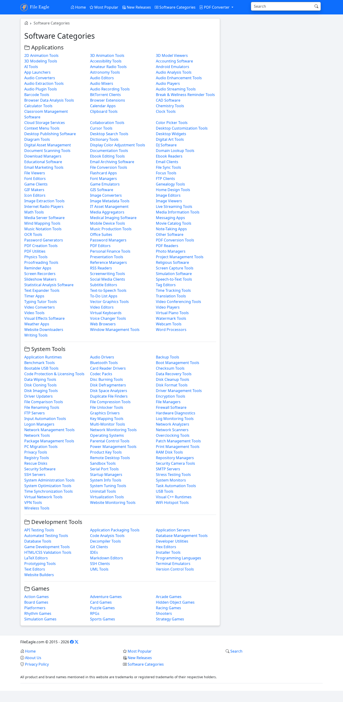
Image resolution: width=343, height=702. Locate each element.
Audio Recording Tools (110, 89)
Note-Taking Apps (171, 228)
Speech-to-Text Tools (174, 279)
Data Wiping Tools (40, 379)
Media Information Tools (178, 212)
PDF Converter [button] (217, 7)
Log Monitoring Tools (175, 418)
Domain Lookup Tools (175, 150)
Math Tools (34, 212)
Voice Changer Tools (108, 318)
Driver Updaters (38, 396)
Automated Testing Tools (46, 535)
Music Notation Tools (43, 228)
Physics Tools (36, 256)
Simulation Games (40, 619)
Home (80, 7)
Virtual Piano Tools (172, 312)
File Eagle (39, 6)
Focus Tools (166, 173)
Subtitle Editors (103, 284)
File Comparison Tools (43, 401)
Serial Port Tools (104, 468)
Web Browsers (103, 324)
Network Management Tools (49, 429)
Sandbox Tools (103, 463)
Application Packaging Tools (115, 530)
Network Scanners (172, 429)
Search (236, 651)
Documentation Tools (109, 150)
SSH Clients (100, 563)
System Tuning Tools (108, 485)
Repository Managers (175, 457)
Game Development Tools (47, 546)
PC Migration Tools (41, 446)
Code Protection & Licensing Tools (54, 373)
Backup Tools (167, 357)
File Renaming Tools (41, 407)
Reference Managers (108, 262)
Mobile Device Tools (107, 223)
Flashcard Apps (103, 173)
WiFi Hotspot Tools (172, 502)
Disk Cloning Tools (40, 385)
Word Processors (171, 329)
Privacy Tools (35, 452)
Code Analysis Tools (107, 535)
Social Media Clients (107, 279)
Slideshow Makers (40, 279)
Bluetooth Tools (104, 362)
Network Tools (37, 435)
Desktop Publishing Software (50, 133)
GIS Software (101, 189)
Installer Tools (168, 552)
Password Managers (108, 240)
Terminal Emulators (173, 563)
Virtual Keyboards (106, 312)
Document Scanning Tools (47, 150)
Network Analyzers (172, 424)
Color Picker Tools (172, 122)
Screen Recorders (40, 273)
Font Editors (35, 178)
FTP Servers (34, 413)
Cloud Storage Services (44, 122)
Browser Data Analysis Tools (49, 100)
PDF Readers (167, 245)
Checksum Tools (170, 368)
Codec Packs (101, 373)
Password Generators (43, 240)
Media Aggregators (107, 212)
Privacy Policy (37, 664)
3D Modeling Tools (40, 61)
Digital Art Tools (170, 139)
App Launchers (37, 72)
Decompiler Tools (105, 541)
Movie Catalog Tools (173, 223)
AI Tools (31, 66)
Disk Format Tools (172, 385)
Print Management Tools (178, 446)
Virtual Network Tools (43, 496)
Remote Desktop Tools (110, 457)
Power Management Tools (113, 446)
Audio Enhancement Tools (179, 77)
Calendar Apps (103, 105)
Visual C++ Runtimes (174, 496)
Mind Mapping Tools (42, 223)
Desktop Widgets (171, 133)
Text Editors (34, 569)
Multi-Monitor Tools (107, 424)
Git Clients (99, 546)
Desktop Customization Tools (182, 128)
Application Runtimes (43, 357)
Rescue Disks (35, 463)
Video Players (168, 307)
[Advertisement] (274, 50)
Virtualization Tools (107, 496)
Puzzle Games (102, 607)
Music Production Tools (111, 228)
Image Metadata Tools (110, 200)
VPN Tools (33, 502)
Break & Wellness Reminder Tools (185, 94)
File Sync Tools (168, 167)
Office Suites (101, 234)
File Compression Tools (110, 401)
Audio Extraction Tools (44, 83)
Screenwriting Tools (107, 273)
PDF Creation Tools (41, 245)
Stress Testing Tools (173, 474)
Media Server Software (44, 217)
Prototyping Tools (40, 563)
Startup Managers (106, 474)
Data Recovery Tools (174, 373)
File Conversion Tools (108, 167)
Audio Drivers (102, 357)
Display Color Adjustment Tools (117, 145)
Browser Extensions (107, 100)
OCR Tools (33, 234)
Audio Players (168, 83)
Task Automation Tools (176, 485)
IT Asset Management (109, 206)
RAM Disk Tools (169, 452)
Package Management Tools (49, 441)
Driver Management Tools (179, 390)
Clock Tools (166, 111)
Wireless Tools (36, 508)
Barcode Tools (36, 94)
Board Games (36, 602)
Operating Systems (107, 435)
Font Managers (103, 178)
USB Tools (164, 491)
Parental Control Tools (110, 441)
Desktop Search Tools (109, 133)
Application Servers (173, 530)
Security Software (40, 468)
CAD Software (168, 100)
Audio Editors (102, 77)
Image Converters (106, 195)
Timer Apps (34, 296)
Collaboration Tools (107, 122)
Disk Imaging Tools (41, 390)
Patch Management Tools (178, 441)
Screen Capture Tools (174, 268)
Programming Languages (178, 558)
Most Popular (105, 7)
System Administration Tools (49, 480)
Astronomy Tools (105, 72)
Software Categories (177, 7)
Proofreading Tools (41, 262)
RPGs (94, 613)
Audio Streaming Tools (176, 89)
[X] (76, 641)
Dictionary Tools (104, 139)
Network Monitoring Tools (113, 429)
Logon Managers (39, 424)
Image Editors (168, 195)
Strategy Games (170, 619)
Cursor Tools (101, 128)
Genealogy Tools (170, 184)
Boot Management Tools (177, 362)
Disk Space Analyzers (108, 390)
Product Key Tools (106, 452)
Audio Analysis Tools (174, 72)
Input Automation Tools (45, 418)
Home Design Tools (173, 189)
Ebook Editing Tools (107, 156)
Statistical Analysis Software (49, 284)
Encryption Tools (170, 396)
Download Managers (42, 156)
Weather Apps (36, 324)
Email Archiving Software (112, 161)
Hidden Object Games (175, 602)
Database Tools (37, 541)
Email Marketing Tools (43, 167)
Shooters (164, 613)
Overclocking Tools (172, 435)
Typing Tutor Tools (40, 301)
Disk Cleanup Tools (172, 379)
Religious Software (172, 262)
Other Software (169, 234)
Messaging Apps (170, 217)
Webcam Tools (169, 324)
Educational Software (43, 161)
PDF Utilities (35, 251)
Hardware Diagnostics (175, 413)
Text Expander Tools (42, 290)
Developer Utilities (172, 541)
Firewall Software (171, 407)
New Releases (138, 7)
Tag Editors (166, 284)
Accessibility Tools (106, 61)
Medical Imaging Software (113, 217)
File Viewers (34, 173)
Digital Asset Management (47, 145)
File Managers (168, 401)
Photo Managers (171, 251)
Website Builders (39, 574)
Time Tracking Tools (173, 290)
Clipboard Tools (104, 111)
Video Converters (39, 307)
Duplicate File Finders (109, 396)
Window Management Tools (115, 329)
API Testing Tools (39, 530)
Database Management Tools (182, 535)
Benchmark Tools (39, 362)
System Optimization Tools (47, 485)
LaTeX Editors (36, 558)
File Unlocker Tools (106, 407)
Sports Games (102, 619)
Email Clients (167, 161)
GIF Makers (34, 189)
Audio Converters (39, 77)
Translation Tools (171, 296)
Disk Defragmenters (108, 385)
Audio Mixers (101, 83)
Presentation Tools (106, 256)
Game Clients (36, 184)
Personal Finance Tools (110, 251)
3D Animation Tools (107, 55)
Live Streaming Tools (174, 206)
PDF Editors (100, 245)
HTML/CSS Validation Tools (47, 552)
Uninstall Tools (103, 491)
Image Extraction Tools (44, 200)
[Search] (316, 6)
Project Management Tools (179, 256)
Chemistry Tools (170, 105)
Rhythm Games (37, 613)
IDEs (94, 552)
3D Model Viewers (172, 55)
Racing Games (168, 607)
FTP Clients (165, 178)
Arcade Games (169, 596)
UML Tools (99, 569)
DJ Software (166, 145)
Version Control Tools (175, 569)
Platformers (35, 607)
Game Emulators (105, 184)
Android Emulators (172, 66)
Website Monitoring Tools (113, 502)
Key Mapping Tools (106, 418)
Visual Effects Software (44, 318)
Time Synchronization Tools (48, 491)
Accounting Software (174, 61)
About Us (33, 657)
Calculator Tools (38, 105)
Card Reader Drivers (108, 368)
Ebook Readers (169, 156)
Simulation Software (174, 273)
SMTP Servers (168, 468)
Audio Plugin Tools (40, 89)
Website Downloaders (43, 329)
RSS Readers (101, 268)
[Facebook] (72, 641)
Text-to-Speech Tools (108, 290)
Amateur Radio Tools (108, 66)
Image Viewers (169, 200)
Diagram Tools (37, 139)
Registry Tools (36, 457)
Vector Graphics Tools (109, 301)
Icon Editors (35, 195)
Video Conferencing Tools (178, 301)
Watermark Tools (171, 318)
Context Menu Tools (42, 128)
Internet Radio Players (43, 206)
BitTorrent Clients (105, 94)
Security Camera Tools (175, 463)
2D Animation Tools (41, 55)
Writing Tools (36, 335)
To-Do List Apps (103, 296)
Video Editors (102, 307)
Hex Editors (166, 546)
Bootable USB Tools (41, 368)
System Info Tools (105, 480)
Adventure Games (106, 596)
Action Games (36, 596)
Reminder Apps (37, 268)
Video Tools (34, 312)
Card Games (101, 602)
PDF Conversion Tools (175, 240)
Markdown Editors (106, 558)
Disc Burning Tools (106, 379)
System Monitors (171, 480)
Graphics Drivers (105, 413)
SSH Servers (35, 474)
